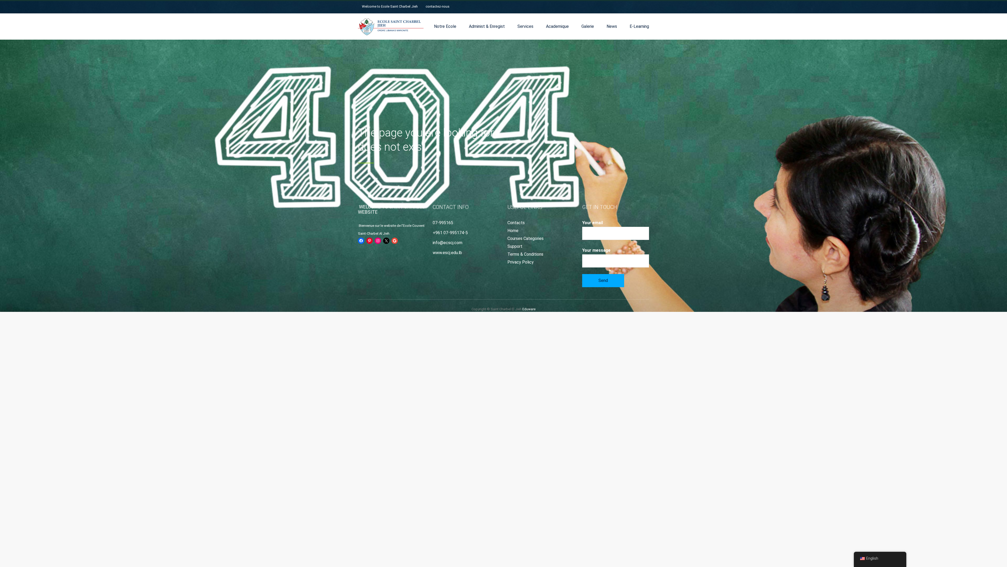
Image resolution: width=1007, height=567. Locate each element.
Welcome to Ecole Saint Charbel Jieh (390, 6)
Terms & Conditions (525, 254)
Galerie (587, 26)
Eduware (528, 309)
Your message (596, 250)
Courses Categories (525, 238)
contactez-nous (437, 6)
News (612, 26)
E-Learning (639, 26)
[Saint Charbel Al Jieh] (391, 26)
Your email (592, 222)
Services (525, 26)
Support (514, 246)
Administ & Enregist (487, 26)
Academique (557, 26)
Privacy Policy (520, 262)
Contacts (516, 222)
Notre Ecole (445, 26)
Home (512, 230)
